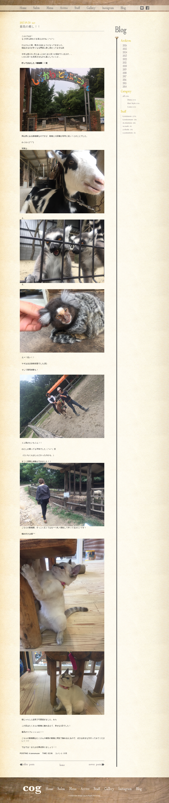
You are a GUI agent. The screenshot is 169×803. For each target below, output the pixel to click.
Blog (123, 8)
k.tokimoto (129, 116)
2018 (125, 73)
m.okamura (129, 123)
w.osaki (127, 126)
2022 (125, 59)
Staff (77, 8)
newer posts (95, 764)
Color (131, 107)
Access (64, 8)
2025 (125, 49)
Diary (131, 100)
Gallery (91, 8)
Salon (36, 8)
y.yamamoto (129, 133)
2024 (125, 52)
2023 (125, 55)
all (126, 96)
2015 (124, 83)
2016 (124, 80)
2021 (124, 62)
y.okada (128, 129)
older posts (28, 764)
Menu (49, 8)
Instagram (108, 8)
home (62, 765)
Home (23, 8)
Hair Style (133, 103)
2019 (124, 69)
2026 (125, 45)
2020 (125, 66)
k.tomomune (130, 119)
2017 (124, 76)
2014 (124, 86)
